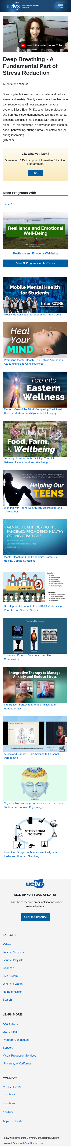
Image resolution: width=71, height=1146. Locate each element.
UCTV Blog (10, 1031)
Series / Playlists (13, 960)
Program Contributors (16, 1039)
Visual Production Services (19, 1055)
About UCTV (11, 1023)
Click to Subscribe (35, 916)
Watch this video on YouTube (41, 46)
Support (7, 1047)
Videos (7, 944)
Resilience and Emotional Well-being (35, 253)
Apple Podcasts (12, 1121)
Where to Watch (13, 983)
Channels (9, 968)
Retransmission (12, 991)
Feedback (9, 1094)
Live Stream (10, 975)
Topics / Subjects (13, 952)
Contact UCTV (12, 1087)
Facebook (9, 1103)
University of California (17, 1063)
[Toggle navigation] (60, 6)
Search (7, 999)
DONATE (35, 173)
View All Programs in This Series (35, 263)
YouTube (8, 1112)
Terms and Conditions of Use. (28, 1143)
